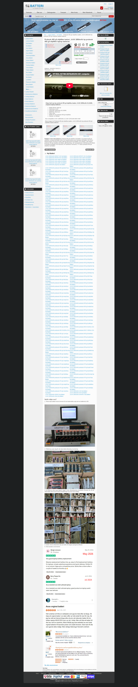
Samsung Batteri (30, 55)
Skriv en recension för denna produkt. (106, 94)
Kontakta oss (70, 673)
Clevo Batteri (29, 67)
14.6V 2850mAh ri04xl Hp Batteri (54, 396)
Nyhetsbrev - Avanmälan (32, 207)
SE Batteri (80, 680)
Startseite (29, 12)
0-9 (88, 679)
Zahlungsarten (51, 12)
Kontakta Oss (29, 200)
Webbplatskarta (29, 202)
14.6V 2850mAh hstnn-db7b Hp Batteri (80, 158)
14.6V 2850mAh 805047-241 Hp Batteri (81, 156)
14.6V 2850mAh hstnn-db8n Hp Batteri (56, 159)
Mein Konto (74, 12)
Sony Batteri (29, 58)
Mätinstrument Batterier (31, 108)
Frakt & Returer (29, 192)
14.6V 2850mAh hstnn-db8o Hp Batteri (80, 159)
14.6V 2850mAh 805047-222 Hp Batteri (56, 156)
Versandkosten (97, 673)
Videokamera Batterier (31, 94)
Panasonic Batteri (30, 82)
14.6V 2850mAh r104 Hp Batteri (78, 391)
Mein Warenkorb (87, 12)
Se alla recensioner (51, 665)
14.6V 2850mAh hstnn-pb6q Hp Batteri (56, 161)
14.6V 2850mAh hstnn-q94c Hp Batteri (80, 161)
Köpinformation (29, 195)
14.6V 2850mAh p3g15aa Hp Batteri (55, 164)
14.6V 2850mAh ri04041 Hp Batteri (55, 394)
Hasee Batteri (29, 60)
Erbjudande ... (29, 115)
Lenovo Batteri (29, 41)
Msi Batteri (28, 77)
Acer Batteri (28, 48)
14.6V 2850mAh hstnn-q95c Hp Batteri (55, 163)
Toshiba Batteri (29, 65)
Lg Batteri (28, 79)
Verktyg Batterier (29, 96)
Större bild (53, 136)
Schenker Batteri (30, 63)
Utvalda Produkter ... (30, 120)
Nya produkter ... (29, 117)
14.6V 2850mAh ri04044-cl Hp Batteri (80, 394)
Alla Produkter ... (29, 122)
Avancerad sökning (106, 106)
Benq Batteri (29, 84)
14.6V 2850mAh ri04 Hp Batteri (78, 393)
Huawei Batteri (29, 75)
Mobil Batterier (29, 99)
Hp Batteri (28, 46)
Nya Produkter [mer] (33, 126)
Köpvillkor (28, 197)
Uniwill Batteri (29, 87)
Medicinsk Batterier (30, 106)
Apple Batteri (29, 50)
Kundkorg (110, 7)
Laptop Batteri (51, 35)
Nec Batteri (28, 72)
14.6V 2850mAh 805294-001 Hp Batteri (56, 158)
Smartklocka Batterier (31, 111)
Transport (63, 12)
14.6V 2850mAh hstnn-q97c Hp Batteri (80, 163)
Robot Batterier (29, 101)
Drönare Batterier (30, 104)
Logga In (110, 4)
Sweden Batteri (67, 680)
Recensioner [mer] (106, 83)
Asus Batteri (29, 53)
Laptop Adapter (29, 91)
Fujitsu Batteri (29, 70)
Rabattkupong (29, 204)
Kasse (99, 12)
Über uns (39, 12)
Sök (101, 99)
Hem (105, 4)
